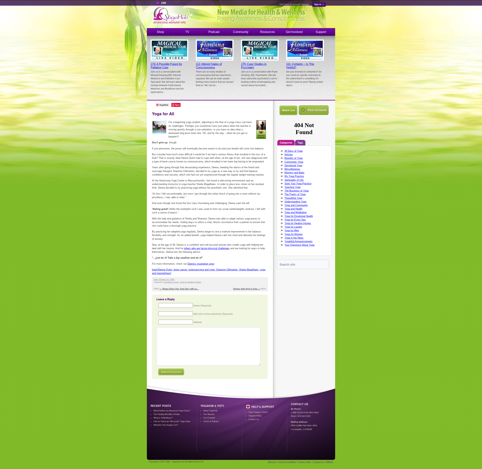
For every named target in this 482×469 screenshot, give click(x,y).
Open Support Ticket (258, 412)
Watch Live (288, 110)
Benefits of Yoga (171, 282)
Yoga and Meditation (295, 212)
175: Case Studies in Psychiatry (253, 66)
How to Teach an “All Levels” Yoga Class (172, 421)
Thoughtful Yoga (293, 198)
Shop (160, 32)
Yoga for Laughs (293, 226)
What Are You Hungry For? (165, 425)
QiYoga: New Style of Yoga (246, 288)
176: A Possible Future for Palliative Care (166, 66)
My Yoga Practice (294, 176)
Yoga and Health (293, 208)
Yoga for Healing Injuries (190, 282)
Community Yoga (293, 161)
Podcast (213, 32)
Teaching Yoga (292, 187)
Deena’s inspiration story (201, 263)
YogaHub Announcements (298, 241)
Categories (286, 142)
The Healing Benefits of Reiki (166, 414)
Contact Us (254, 419)
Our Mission (208, 414)
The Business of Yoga (296, 190)
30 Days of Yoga (293, 151)
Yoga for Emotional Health (298, 216)
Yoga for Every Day (295, 219)
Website (198, 322)
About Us (272, 462)
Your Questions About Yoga (299, 245)
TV (187, 32)
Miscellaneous (292, 169)
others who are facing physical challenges (207, 248)
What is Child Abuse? (163, 418)
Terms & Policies (211, 421)
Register (305, 4)
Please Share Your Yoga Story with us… (179, 288)
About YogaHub (210, 410)
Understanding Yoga (295, 201)
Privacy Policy (304, 462)
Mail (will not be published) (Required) (213, 313)
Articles (288, 154)
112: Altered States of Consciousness (209, 66)
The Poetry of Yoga (295, 194)
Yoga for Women (293, 234)
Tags (300, 142)
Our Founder (209, 418)
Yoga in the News (294, 237)
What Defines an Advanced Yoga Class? (171, 410)
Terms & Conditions (287, 462)
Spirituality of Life (294, 180)
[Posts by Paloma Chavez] (261, 139)
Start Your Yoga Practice (297, 183)
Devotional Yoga (293, 165)
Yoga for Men (291, 230)
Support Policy (255, 416)
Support (321, 32)
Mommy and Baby (294, 172)
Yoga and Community (296, 205)
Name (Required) (202, 305)
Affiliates (329, 462)
